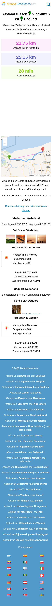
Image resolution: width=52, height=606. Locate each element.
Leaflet (32, 175)
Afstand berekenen (29, 368)
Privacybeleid (25, 547)
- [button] (5, 144)
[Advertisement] (26, 106)
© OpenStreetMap (43, 175)
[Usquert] (16, 314)
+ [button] (5, 140)
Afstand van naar (25, 376)
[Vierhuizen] (10, 244)
